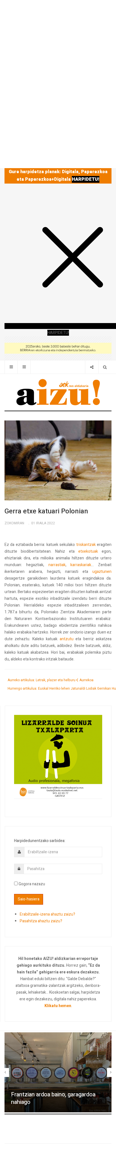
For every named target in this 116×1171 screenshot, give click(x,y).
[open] (11, 367)
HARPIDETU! (85, 179)
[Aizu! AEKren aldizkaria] (58, 392)
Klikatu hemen (57, 1006)
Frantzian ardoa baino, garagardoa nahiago (53, 1098)
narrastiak (57, 565)
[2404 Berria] (58, 348)
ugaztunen (101, 572)
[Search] (104, 367)
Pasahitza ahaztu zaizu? (41, 921)
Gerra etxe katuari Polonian (46, 511)
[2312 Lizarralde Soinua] (58, 757)
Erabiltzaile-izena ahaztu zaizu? (47, 914)
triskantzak (86, 545)
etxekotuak (88, 551)
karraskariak (80, 565)
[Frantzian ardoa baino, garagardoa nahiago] (58, 1072)
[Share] (91, 367)
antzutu (66, 639)
